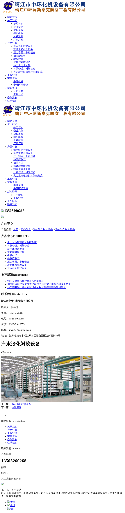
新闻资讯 (12, 88)
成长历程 (18, 30)
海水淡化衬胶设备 (23, 46)
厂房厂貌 (18, 39)
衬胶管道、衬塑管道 (24, 68)
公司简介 (18, 23)
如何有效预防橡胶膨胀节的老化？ (25, 281)
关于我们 (12, 20)
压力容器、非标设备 (24, 52)
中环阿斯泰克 (20, 84)
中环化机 (18, 81)
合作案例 (12, 97)
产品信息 (26, 229)
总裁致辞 (18, 36)
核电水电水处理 (21, 65)
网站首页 (12, 17)
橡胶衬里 (18, 59)
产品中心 (12, 43)
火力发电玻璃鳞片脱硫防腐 (28, 72)
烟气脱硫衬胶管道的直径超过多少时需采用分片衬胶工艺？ (39, 284)
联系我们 (12, 100)
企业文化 (18, 27)
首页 (15, 229)
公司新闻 (18, 91)
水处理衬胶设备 (21, 62)
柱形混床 (16, 407)
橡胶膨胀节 (19, 55)
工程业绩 (12, 75)
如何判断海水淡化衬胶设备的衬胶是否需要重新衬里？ (36, 287)
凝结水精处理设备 (23, 49)
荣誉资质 (12, 78)
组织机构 (18, 33)
